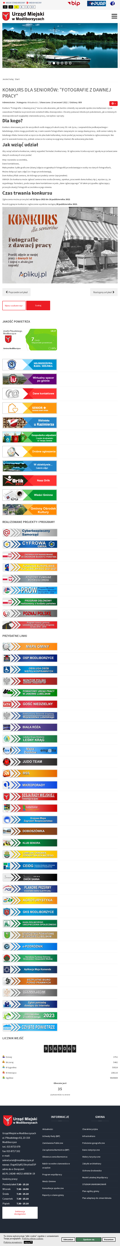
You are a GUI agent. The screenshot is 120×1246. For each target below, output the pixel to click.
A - (22, 7)
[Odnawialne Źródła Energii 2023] (60, 1015)
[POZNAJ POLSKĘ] (60, 613)
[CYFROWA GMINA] (60, 544)
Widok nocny (35, 2)
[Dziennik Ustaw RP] (60, 992)
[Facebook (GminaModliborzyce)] (113, 3)
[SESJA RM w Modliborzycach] (60, 796)
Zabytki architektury (91, 1163)
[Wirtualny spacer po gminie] (60, 379)
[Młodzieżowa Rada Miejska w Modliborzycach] (60, 364)
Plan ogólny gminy (90, 1191)
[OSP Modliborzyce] (60, 658)
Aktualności (32, 102)
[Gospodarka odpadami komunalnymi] (60, 437)
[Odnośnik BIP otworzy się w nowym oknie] (76, 3)
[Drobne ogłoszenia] (60, 451)
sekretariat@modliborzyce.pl (18, 1160)
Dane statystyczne (91, 1149)
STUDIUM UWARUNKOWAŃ (94, 1184)
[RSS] (60, 773)
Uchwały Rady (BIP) (51, 1136)
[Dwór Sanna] (60, 877)
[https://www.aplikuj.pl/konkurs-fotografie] (60, 245)
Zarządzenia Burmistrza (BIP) (55, 1149)
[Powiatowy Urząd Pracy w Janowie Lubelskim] (60, 692)
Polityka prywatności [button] (13, 1242)
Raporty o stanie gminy (53, 1195)
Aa (5, 7)
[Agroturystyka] (60, 900)
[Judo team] (60, 762)
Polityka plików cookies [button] (32, 1238)
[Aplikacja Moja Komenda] (60, 969)
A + (32, 7)
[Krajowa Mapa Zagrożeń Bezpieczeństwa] (60, 819)
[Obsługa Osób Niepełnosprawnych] (60, 669)
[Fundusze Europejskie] (60, 567)
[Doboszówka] (60, 831)
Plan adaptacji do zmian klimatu (96, 1198)
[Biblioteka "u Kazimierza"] (60, 422)
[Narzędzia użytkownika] (113, 103)
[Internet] (60, 1004)
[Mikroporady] (60, 785)
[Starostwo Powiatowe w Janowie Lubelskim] (60, 935)
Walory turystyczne (91, 1156)
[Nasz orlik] (60, 480)
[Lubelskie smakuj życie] (60, 808)
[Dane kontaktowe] (60, 393)
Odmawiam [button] (68, 1240)
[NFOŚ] (60, 958)
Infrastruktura (88, 1136)
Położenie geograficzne (93, 1143)
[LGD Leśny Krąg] (60, 739)
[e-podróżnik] (60, 946)
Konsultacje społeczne (53, 1188)
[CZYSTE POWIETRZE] (60, 1026)
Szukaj (38, 305)
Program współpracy (52, 1174)
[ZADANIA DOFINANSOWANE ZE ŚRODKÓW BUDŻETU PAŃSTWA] (60, 555)
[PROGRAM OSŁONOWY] (60, 602)
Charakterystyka (90, 1129)
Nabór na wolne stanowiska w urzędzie (56, 1165)
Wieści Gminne (49, 1181)
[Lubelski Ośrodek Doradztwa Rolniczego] (60, 854)
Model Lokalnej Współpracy (95, 1177)
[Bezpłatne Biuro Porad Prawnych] (60, 981)
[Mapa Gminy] (60, 646)
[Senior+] (60, 408)
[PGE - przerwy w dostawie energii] (60, 889)
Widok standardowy (15, 2)
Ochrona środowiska (92, 1170)
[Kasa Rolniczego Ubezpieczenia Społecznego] (60, 923)
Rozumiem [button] (109, 1240)
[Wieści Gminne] (60, 495)
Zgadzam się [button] (88, 1240)
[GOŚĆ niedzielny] (60, 704)
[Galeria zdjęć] (60, 466)
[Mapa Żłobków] (60, 750)
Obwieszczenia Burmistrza (54, 1156)
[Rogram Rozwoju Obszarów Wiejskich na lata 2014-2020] (60, 590)
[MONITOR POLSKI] (60, 681)
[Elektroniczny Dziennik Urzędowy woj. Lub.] (60, 715)
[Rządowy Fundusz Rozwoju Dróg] (60, 579)
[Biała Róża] (60, 727)
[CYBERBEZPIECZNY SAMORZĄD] (60, 532)
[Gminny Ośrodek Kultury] (60, 508)
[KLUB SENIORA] (60, 842)
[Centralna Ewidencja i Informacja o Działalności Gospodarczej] (60, 866)
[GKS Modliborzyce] (60, 912)
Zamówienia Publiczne (52, 1143)
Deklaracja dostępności (20, 1212)
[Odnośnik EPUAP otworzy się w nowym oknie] (98, 3)
